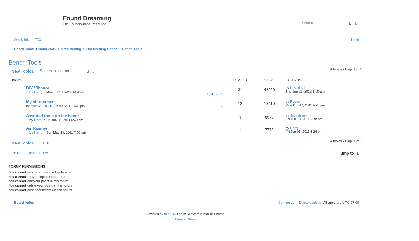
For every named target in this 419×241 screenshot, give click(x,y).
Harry (38, 92)
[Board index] (36, 20)
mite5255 (37, 106)
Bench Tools (25, 62)
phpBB (169, 213)
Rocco (295, 101)
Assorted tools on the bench (53, 115)
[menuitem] (36, 39)
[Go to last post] (307, 87)
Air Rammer (37, 128)
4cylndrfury (298, 115)
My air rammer (40, 102)
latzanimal (297, 87)
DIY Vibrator (37, 88)
